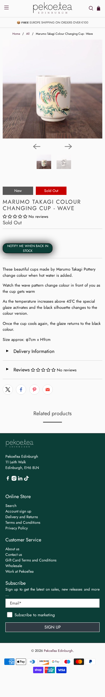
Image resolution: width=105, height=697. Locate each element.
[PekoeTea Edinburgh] (52, 8)
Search (10, 505)
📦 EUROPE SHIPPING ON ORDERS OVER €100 (52, 22)
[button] (15, 217)
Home (16, 33)
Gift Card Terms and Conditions (31, 560)
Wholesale (13, 565)
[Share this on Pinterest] (34, 389)
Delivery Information (29, 351)
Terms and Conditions (22, 522)
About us (12, 549)
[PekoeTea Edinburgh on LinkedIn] (20, 479)
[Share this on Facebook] (21, 389)
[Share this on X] (8, 389)
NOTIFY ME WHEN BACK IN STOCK (27, 248)
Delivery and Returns (21, 516)
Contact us (13, 554)
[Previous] (37, 147)
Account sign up (18, 511)
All (28, 33)
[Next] (68, 147)
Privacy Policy (16, 528)
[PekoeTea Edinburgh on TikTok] (26, 479)
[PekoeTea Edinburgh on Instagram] (14, 479)
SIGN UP (52, 627)
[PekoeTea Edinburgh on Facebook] (7, 479)
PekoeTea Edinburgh (58, 650)
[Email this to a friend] (48, 389)
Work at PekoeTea (19, 571)
